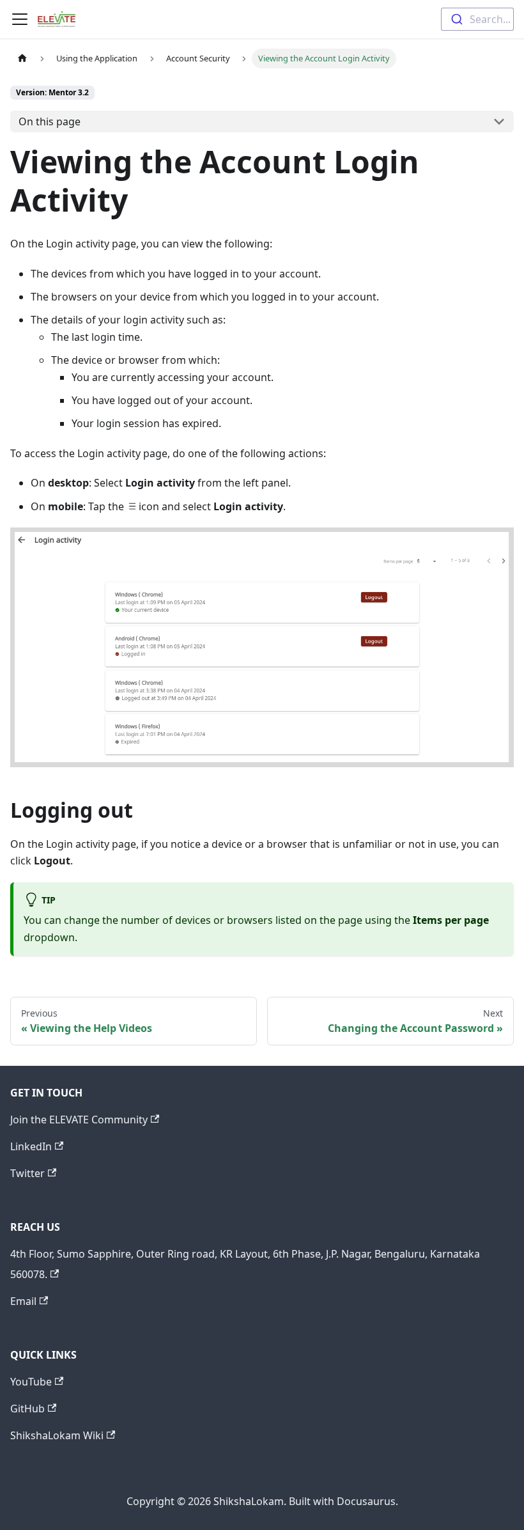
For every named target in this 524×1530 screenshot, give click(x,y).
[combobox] (477, 19)
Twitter (27, 1173)
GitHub (27, 1408)
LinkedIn (31, 1146)
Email (23, 1301)
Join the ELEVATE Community (79, 1119)
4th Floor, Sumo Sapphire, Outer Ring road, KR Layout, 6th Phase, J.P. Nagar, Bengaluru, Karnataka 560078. (245, 1264)
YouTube (31, 1382)
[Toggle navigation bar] (19, 19)
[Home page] (22, 58)
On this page (50, 121)
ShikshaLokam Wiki (57, 1435)
